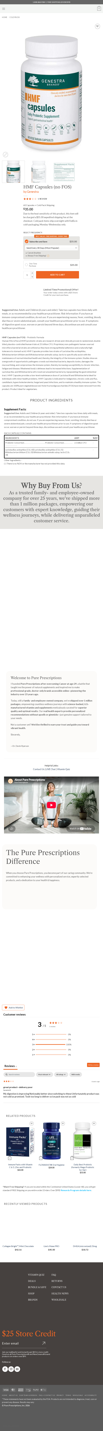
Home (4, 17)
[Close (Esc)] (25, 1411)
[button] (3, 8)
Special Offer (11, 1426)
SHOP (31, 1293)
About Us (13, 1395)
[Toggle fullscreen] (10, 1411)
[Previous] (7, 90)
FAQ (54, 1275)
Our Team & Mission (28, 1395)
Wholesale (78, 1395)
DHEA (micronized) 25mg (85, 1248)
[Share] (18, 1411)
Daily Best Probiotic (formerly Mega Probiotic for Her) (82, 1167)
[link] (5, 1369)
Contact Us (38, 769)
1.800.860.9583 (39, 2)
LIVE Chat (51, 769)
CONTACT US (59, 1287)
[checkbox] (75, 1074)
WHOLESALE (59, 1299)
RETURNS (57, 1281)
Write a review (93, 1065)
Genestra (33, 191)
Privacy (60, 1395)
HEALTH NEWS (60, 1293)
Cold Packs (14, 17)
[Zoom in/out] (2, 1411)
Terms (68, 1395)
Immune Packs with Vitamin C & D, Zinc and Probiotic (20, 1165)
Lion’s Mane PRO (51, 1248)
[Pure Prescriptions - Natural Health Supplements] (51, 8)
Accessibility (91, 1395)
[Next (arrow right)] (10, 1419)
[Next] (95, 90)
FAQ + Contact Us (47, 1395)
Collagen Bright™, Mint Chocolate (18, 1248)
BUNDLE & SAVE (37, 1287)
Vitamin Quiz (63, 769)
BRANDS (33, 1299)
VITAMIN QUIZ (36, 1275)
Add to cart (57, 274)
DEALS (32, 1281)
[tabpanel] (51, 1089)
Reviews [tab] (10, 1066)
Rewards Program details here (76, 1190)
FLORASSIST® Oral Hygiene (51, 1165)
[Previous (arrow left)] (2, 1419)
